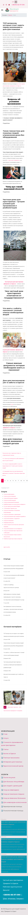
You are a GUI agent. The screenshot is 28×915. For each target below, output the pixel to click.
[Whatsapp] (3, 5)
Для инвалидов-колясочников (14, 802)
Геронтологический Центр (13, 766)
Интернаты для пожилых (12, 762)
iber (5, 899)
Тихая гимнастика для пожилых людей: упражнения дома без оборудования (13, 134)
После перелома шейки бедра (12, 506)
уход (12, 404)
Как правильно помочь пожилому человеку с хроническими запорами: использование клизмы (13, 611)
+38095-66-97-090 (18, 5)
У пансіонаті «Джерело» (13, 160)
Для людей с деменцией (12, 786)
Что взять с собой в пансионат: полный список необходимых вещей (13, 311)
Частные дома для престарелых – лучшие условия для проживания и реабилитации (14, 204)
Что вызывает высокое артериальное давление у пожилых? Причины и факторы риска (13, 473)
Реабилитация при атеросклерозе (13, 538)
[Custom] (9, 5)
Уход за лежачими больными (11, 502)
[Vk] (6, 5)
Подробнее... (6, 123)
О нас (5, 734)
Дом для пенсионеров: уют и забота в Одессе (14, 381)
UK (13, 2)
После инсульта (9, 777)
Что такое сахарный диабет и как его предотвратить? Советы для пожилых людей (12, 466)
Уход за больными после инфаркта (13, 528)
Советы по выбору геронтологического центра (11, 587)
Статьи (5, 749)
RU (16, 2)
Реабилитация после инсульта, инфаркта (14, 504)
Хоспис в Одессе (9, 753)
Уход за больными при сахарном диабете (15, 516)
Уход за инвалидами (9, 494)
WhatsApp (11, 899)
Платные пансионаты (11, 758)
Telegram (19, 899)
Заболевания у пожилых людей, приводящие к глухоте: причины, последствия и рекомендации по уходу (14, 599)
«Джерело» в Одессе (9, 427)
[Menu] (2, 10)
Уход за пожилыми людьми (13, 794)
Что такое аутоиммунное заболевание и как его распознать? (14, 578)
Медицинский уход (9, 522)
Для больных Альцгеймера (13, 782)
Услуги (5, 738)
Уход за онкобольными (10, 500)
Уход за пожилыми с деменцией (12, 514)
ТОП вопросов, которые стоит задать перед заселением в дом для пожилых (13, 26)
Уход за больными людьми (11, 498)
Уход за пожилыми (8, 520)
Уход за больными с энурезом (12, 518)
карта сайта (7, 547)
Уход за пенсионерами (10, 496)
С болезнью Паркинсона (10, 508)
